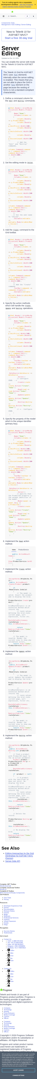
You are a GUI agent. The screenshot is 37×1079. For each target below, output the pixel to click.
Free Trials (7, 898)
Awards (6, 1011)
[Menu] (3, 16)
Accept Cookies (18, 1070)
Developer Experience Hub (13, 906)
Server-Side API (12, 861)
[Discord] (9, 965)
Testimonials (8, 933)
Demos (6, 907)
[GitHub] (9, 963)
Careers (6, 1016)
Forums (6, 913)
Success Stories (9, 931)
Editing (17, 24)
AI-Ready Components (17, 893)
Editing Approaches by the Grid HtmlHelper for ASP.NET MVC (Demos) (19, 855)
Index (14, 550)
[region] (18, 1065)
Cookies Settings (18, 1075)
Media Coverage (9, 1015)
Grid (12, 24)
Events (6, 923)
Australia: (17, 948)
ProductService (23, 550)
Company (7, 1008)
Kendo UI (3, 889)
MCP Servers (4, 893)
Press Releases (9, 1013)
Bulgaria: (16, 946)
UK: (15, 942)
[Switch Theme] (33, 16)
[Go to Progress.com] (6, 991)
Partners (6, 919)
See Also (10, 848)
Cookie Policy (25, 1062)
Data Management (8, 23)
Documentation (9, 909)
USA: (15, 941)
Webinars (7, 916)
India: (16, 944)
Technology (8, 1010)
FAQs (6, 924)
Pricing (6, 899)
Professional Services (11, 918)
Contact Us (7, 939)
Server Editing (26, 24)
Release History (9, 911)
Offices (6, 1018)
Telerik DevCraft (5, 886)
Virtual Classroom (10, 921)
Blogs (6, 914)
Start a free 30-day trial (18, 38)
